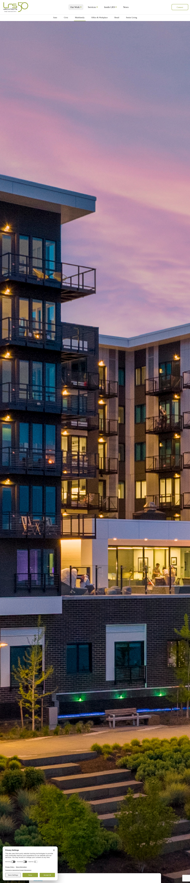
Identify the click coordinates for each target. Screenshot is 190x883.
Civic (66, 17)
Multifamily (80, 17)
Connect (180, 7)
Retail (116, 17)
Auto (55, 17)
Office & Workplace (99, 17)
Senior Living (131, 17)
